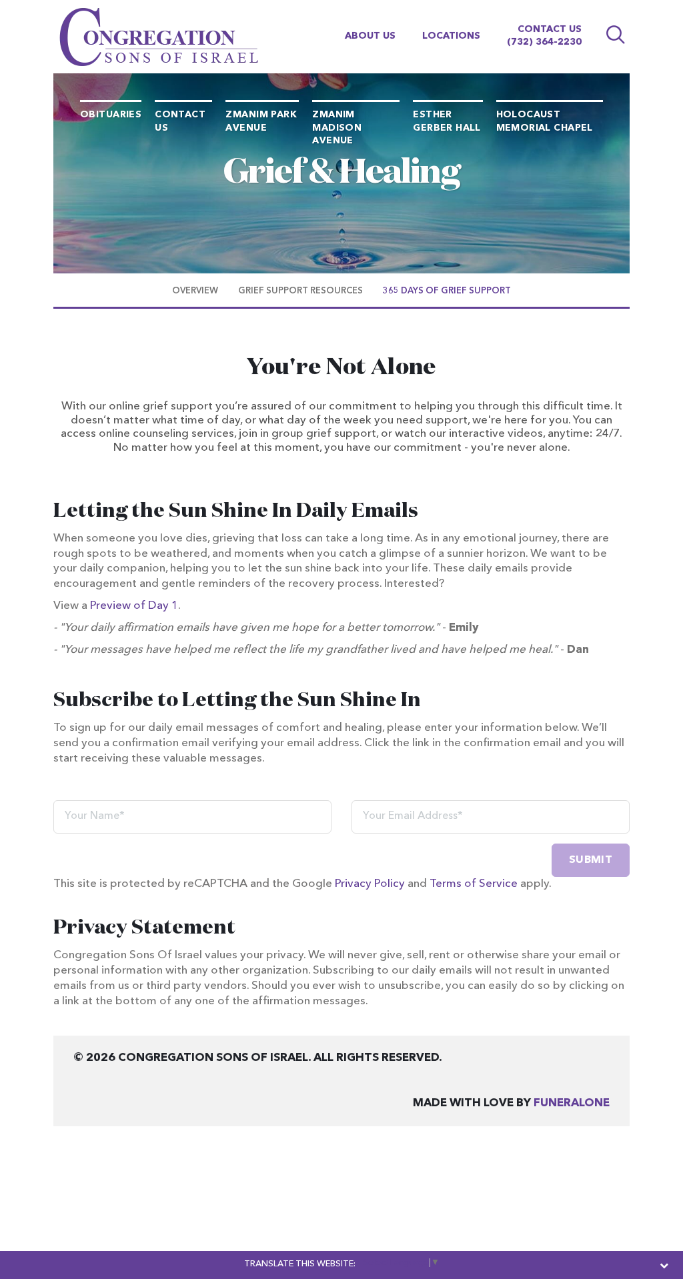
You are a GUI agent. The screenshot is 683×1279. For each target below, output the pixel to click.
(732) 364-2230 (544, 42)
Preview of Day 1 (134, 605)
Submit (590, 860)
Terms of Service (474, 884)
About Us (370, 36)
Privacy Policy (370, 884)
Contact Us (550, 29)
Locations (451, 36)
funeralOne (572, 1103)
